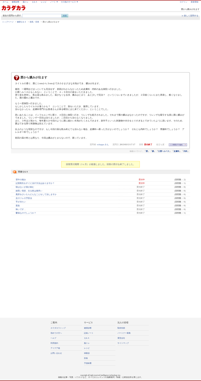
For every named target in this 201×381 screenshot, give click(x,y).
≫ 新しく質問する (190, 15)
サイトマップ (123, 343)
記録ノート (88, 333)
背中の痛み (21, 180)
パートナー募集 (124, 333)
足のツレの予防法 (24, 198)
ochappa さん (103, 144)
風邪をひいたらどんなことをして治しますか (36, 194)
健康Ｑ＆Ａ (21, 22)
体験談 (87, 353)
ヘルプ (53, 338)
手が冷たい (21, 202)
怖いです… (21, 209)
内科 (185, 151)
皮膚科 (176, 151)
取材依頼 (121, 328)
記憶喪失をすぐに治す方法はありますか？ (35, 183)
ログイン (183, 2)
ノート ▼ (54, 2)
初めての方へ (56, 333)
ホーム (5, 2)
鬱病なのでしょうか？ (26, 213)
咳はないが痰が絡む (25, 187)
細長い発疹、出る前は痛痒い (29, 191)
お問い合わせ (56, 353)
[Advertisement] (100, 48)
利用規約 (54, 343)
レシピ (43, 2)
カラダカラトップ (58, 328)
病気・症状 (34, 22)
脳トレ (25, 2)
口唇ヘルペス (163, 151)
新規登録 (194, 2)
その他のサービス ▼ (69, 2)
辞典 (86, 358)
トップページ (8, 22)
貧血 (18, 206)
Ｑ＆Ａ (34, 2)
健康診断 (15, 2)
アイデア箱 (55, 348)
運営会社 (121, 338)
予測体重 (88, 363)
